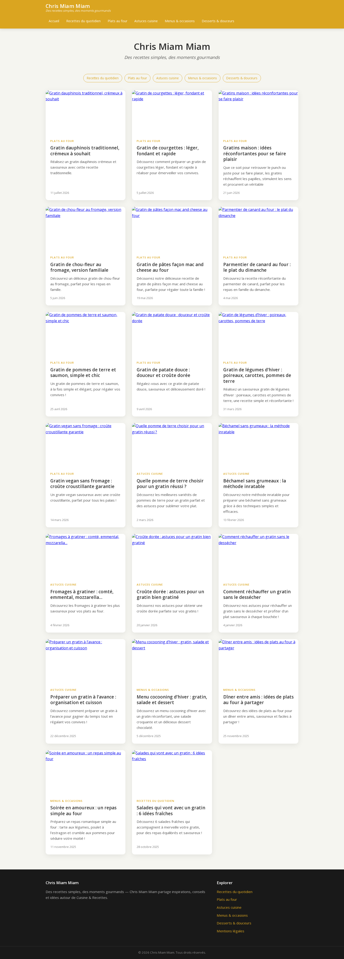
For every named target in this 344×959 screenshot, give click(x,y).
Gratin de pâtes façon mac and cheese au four (170, 267)
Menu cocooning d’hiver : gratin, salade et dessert (172, 700)
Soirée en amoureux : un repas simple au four (83, 811)
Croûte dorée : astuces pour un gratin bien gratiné (170, 595)
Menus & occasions (180, 21)
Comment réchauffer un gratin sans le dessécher (257, 595)
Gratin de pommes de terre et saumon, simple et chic (83, 373)
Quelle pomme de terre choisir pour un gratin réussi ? (170, 484)
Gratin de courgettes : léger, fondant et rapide (168, 151)
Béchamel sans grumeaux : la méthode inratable (254, 484)
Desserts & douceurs (218, 21)
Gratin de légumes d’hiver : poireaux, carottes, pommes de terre (257, 375)
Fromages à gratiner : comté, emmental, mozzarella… (81, 595)
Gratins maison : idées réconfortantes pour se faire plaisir (254, 153)
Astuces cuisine (146, 21)
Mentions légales (230, 931)
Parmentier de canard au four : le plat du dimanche (257, 267)
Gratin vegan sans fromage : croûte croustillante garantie (82, 484)
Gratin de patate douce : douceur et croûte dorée (163, 373)
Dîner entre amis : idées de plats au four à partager (258, 700)
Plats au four (117, 21)
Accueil (54, 21)
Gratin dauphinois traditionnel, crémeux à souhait (84, 151)
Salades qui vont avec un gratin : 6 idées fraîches (171, 811)
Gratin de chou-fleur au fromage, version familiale (79, 267)
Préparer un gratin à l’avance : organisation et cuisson (83, 700)
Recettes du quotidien (83, 21)
